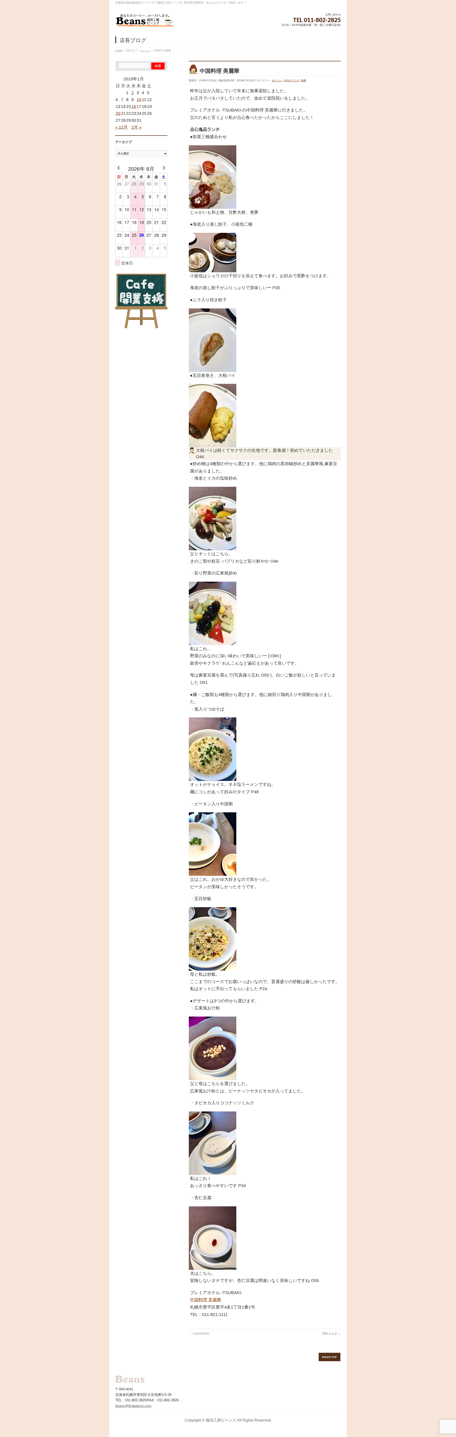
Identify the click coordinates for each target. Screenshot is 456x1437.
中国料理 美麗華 (205, 1299)
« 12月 (121, 127)
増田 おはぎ (331, 1333)
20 (118, 113)
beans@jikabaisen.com (133, 1406)
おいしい (277, 80)
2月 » (136, 127)
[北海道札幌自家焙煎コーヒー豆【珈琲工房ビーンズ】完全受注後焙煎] (145, 21)
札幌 (303, 80)
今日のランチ (291, 80)
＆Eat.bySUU (199, 1333)
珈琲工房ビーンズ (221, 1420)
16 (133, 106)
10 (139, 99)
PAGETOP (329, 1357)
